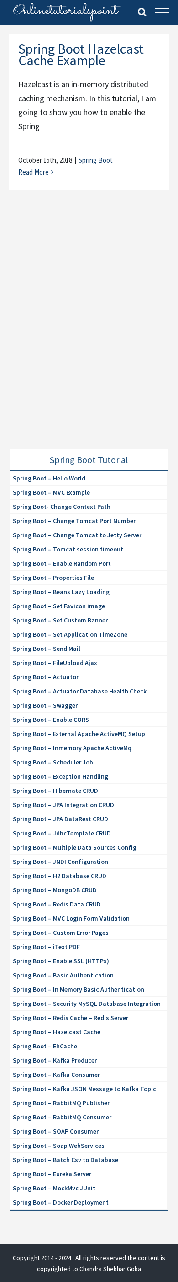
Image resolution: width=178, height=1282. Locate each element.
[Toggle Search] (142, 11)
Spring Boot (96, 160)
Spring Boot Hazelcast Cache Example (81, 54)
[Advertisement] (89, 330)
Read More (33, 172)
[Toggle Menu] (162, 12)
